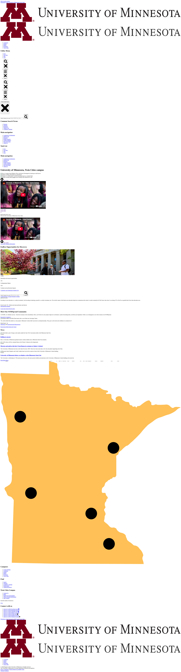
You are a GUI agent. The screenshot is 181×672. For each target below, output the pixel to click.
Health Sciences (7, 139)
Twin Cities (6, 47)
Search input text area (5, 118)
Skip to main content (5, 1)
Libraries (5, 125)
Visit (2, 244)
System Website (6, 569)
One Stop (5, 55)
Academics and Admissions (7, 290)
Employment (6, 586)
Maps (4, 594)
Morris (4, 45)
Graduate (9, 296)
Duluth (5, 44)
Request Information (10, 244)
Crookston (5, 42)
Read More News (4, 360)
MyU (4, 53)
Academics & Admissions (9, 135)
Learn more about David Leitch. (8, 308)
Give (4, 57)
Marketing (3, 324)
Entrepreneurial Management (13, 324)
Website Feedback (5, 670)
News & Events (6, 141)
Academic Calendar (7, 129)
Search (4, 582)
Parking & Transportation (9, 595)
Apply (4, 244)
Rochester (5, 46)
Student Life (6, 136)
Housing (5, 124)
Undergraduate (4, 296)
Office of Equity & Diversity (9, 597)
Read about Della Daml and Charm (8, 327)
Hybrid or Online (16, 296)
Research (5, 138)
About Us (5, 143)
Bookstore (5, 126)
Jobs (4, 56)
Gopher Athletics (7, 140)
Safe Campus (6, 598)
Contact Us (5, 593)
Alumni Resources (7, 587)
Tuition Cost (6, 128)
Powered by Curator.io (6, 317)
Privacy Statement (5, 669)
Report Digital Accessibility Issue (16, 669)
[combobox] (17, 118)
